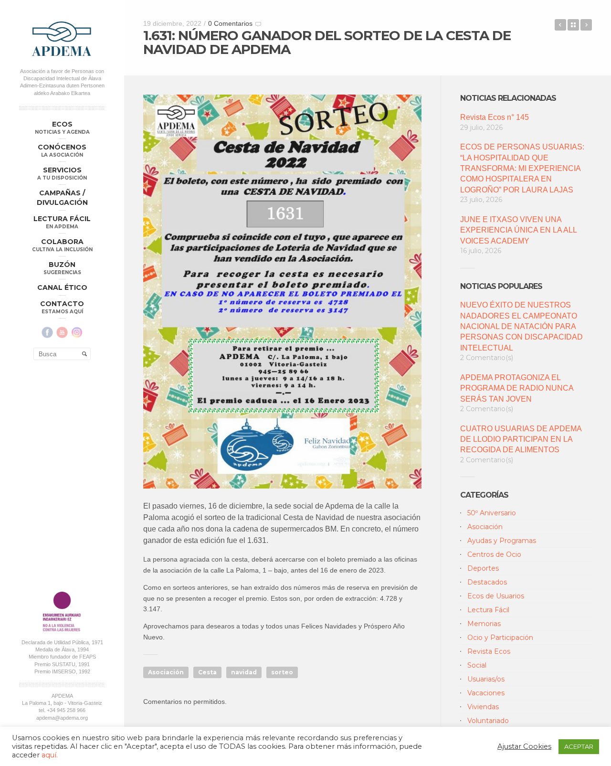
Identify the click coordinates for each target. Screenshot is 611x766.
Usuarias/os (486, 679)
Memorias (484, 623)
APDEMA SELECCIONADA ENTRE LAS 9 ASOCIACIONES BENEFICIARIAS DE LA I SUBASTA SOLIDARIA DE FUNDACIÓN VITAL (586, 25)
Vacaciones (486, 693)
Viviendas (483, 706)
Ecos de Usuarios (495, 596)
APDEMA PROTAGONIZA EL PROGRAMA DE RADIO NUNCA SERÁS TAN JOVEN (516, 388)
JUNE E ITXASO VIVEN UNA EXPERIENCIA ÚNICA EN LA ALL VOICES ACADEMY (518, 230)
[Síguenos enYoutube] (62, 332)
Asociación (166, 672)
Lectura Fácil (488, 610)
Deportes (483, 568)
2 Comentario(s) (486, 357)
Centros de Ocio (494, 554)
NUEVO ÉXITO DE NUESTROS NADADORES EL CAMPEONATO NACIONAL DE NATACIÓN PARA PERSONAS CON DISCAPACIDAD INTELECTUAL (521, 326)
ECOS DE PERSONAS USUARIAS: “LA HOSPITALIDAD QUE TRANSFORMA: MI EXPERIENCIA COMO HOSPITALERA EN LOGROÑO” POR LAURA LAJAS (522, 168)
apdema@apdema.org (62, 718)
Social (476, 665)
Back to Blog (573, 25)
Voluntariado (488, 720)
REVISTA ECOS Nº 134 (560, 25)
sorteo (282, 672)
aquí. (50, 755)
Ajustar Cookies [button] (524, 746)
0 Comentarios (230, 23)
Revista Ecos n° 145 (494, 117)
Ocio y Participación (500, 637)
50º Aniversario (491, 513)
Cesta (207, 672)
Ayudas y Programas (501, 540)
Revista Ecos (488, 651)
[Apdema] (62, 38)
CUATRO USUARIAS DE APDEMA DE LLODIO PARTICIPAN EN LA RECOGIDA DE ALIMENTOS (520, 439)
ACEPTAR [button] (578, 746)
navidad (244, 672)
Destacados (487, 582)
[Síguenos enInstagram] (77, 332)
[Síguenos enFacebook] (47, 332)
